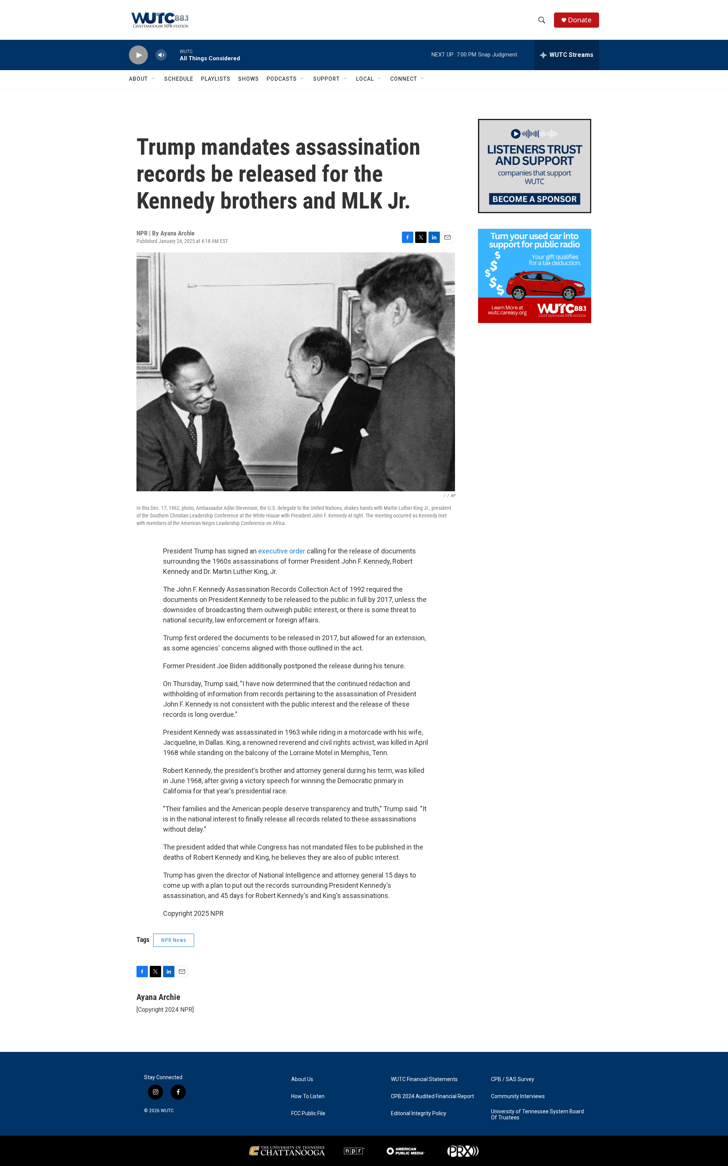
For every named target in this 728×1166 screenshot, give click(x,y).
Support (326, 79)
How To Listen (308, 1096)
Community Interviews (518, 1096)
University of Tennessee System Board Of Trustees (537, 1115)
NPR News (173, 940)
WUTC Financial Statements (424, 1079)
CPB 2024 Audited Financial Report (432, 1096)
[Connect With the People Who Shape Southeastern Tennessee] (534, 166)
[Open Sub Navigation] (154, 79)
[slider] (173, 55)
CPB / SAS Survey (512, 1079)
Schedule (178, 79)
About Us (302, 1079)
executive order (281, 551)
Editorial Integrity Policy (418, 1113)
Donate (580, 20)
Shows (248, 79)
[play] (138, 55)
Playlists (216, 79)
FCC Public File (308, 1113)
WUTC (167, 1110)
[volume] (161, 55)
